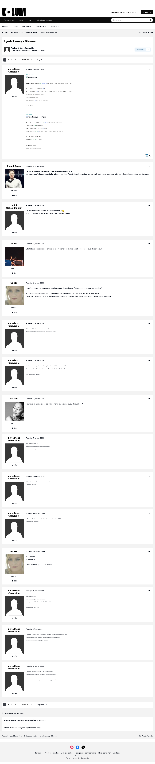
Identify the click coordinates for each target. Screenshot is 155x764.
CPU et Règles (67, 753)
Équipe (15, 26)
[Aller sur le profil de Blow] (14, 256)
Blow (14, 243)
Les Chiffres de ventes (36, 51)
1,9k (15, 196)
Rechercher (55, 26)
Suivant (25, 60)
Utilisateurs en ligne (44, 20)
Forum (29, 20)
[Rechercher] (150, 20)
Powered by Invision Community (77, 758)
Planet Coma (14, 166)
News (21, 20)
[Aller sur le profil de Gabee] (14, 295)
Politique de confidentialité (85, 753)
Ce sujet (142, 20)
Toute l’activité (40, 26)
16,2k (15, 428)
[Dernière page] (32, 60)
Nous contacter (104, 753)
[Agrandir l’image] (31, 77)
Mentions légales (52, 753)
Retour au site (9, 20)
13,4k (15, 273)
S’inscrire (147, 12)
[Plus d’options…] (148, 69)
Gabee (13, 283)
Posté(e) (35, 69)
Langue (38, 753)
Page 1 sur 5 (41, 60)
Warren (14, 398)
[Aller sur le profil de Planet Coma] (14, 178)
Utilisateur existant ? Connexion (124, 12)
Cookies (116, 753)
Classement (26, 26)
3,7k (15, 312)
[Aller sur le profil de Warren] (14, 411)
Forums (5, 26)
